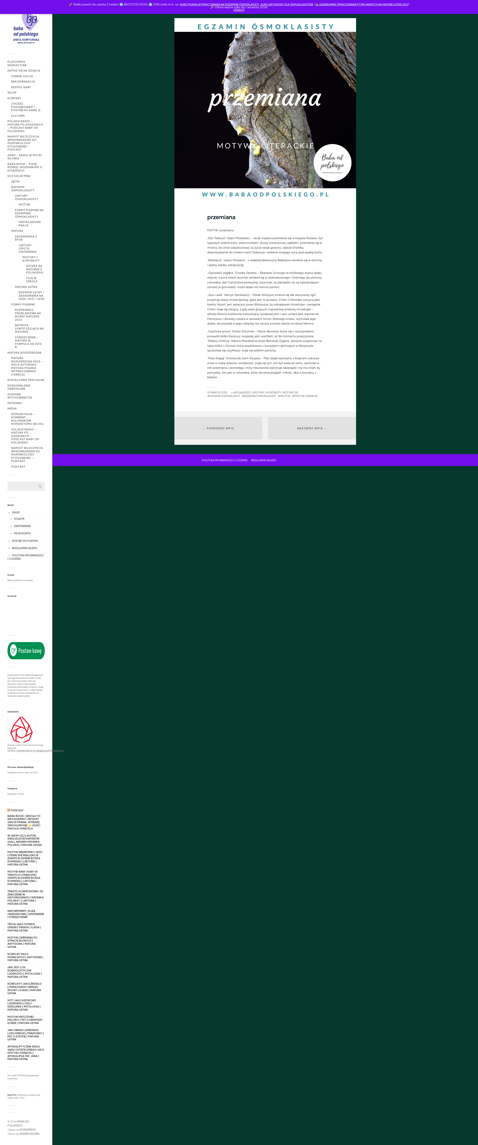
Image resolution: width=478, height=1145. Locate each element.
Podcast (18, 466)
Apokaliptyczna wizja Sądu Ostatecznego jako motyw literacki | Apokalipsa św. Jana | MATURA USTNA (25, 1053)
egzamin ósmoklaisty (224, 396)
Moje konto (22, 533)
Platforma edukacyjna (17, 63)
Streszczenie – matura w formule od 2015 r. (28, 342)
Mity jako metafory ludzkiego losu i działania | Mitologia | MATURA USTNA (24, 1005)
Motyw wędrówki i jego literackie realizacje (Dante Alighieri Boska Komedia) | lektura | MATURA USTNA (24, 858)
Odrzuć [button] (239, 10)
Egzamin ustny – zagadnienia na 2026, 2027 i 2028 (32, 295)
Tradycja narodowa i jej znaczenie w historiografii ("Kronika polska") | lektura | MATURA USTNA (25, 897)
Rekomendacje (23, 81)
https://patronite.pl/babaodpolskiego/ (35, 750)
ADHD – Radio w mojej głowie (24, 156)
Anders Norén (29, 1133)
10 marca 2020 (217, 392)
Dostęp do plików (25, 540)
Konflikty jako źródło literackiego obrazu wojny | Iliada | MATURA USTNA (24, 988)
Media (12, 408)
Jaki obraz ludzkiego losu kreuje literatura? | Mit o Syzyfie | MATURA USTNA (25, 1034)
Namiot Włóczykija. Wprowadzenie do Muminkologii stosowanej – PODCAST (23, 143)
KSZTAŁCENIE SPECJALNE (25, 379)
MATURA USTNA (26, 286)
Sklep (12, 92)
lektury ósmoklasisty (26, 197)
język (15, 181)
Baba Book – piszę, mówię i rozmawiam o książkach (24, 167)
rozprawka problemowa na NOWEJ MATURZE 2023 (28, 314)
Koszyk (19, 518)
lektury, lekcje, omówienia (28, 248)
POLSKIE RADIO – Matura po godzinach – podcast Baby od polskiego (25, 126)
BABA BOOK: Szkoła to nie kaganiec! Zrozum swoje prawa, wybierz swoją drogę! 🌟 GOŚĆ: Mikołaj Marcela (24, 822)
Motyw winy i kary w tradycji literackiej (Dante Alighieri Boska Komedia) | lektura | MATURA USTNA (23, 878)
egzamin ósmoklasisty (23, 188)
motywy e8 (290, 392)
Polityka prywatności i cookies (225, 460)
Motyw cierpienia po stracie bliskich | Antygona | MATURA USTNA (22, 942)
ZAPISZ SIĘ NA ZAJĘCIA (23, 70)
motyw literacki (306, 396)
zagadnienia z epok (26, 238)
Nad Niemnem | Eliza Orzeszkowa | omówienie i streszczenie (25, 914)
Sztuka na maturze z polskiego (34, 269)
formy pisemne (23, 304)
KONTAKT (14, 98)
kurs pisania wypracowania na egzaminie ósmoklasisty (219, 4)
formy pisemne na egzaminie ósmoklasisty (29, 213)
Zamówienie (22, 526)
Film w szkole (32, 279)
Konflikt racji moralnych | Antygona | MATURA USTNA (25, 957)
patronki (14, 403)
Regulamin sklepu (24, 548)
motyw (24, 204)
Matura (17, 230)
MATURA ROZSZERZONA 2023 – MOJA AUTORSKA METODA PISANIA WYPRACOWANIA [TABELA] (27, 366)
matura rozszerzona (24, 352)
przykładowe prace (30, 223)
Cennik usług (22, 76)
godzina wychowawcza (19, 396)
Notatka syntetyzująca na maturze (29, 328)
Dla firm (18, 115)
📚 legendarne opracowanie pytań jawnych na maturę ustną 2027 (362, 4)
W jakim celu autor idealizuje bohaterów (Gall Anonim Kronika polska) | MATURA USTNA (24, 840)
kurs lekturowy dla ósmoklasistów (286, 4)
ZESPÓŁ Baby (21, 87)
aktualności (242, 392)
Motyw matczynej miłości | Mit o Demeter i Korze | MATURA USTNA (25, 1020)
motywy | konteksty (31, 258)
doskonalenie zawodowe (18, 387)
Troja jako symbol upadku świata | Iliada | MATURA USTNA (24, 927)
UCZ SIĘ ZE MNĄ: (19, 175)
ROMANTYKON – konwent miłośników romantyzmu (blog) (27, 419)
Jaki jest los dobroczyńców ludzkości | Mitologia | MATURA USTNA (24, 972)
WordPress (27, 1129)
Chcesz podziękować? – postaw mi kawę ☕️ (26, 107)
